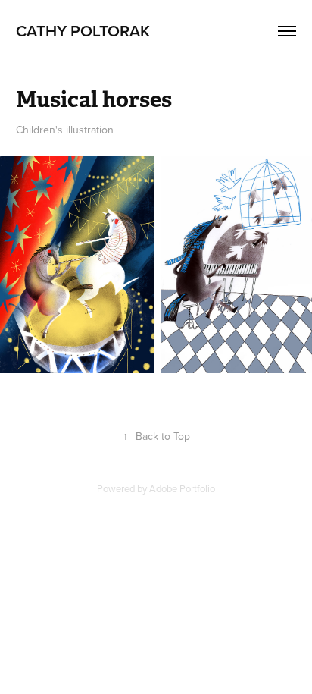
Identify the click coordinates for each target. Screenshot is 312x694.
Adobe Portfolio (182, 488)
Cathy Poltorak (83, 30)
